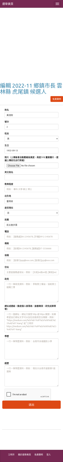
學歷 (7, 336)
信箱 (7, 255)
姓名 (7, 110)
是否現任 (9, 208)
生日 (7, 145)
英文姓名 (9, 172)
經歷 (7, 363)
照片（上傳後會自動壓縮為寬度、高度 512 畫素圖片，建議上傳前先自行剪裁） (31, 159)
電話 (7, 231)
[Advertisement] (31, 48)
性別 (7, 133)
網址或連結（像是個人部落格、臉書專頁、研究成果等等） (30, 307)
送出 (31, 404)
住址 (7, 267)
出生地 (8, 196)
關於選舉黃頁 (24, 454)
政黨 (7, 219)
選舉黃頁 (7, 3)
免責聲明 (56, 99)
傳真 (7, 243)
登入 (48, 454)
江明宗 (11, 454)
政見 (7, 279)
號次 (7, 121)
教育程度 (9, 184)
